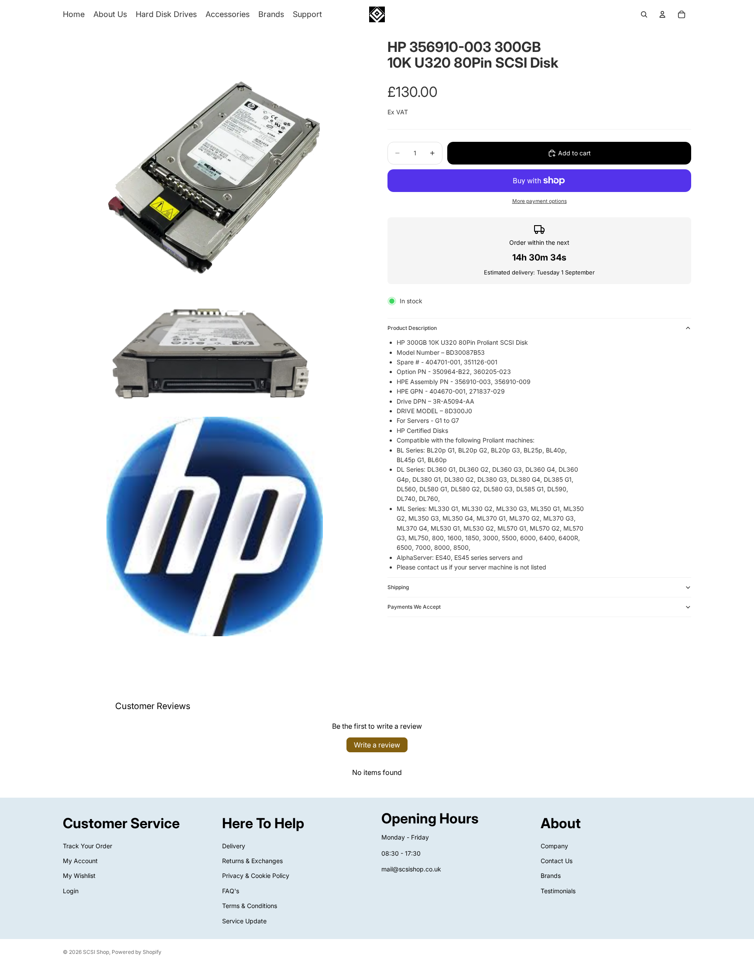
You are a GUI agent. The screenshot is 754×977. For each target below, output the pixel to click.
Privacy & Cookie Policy (255, 876)
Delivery (233, 846)
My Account (80, 860)
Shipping (398, 587)
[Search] (644, 14)
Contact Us (556, 860)
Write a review (377, 744)
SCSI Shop (96, 952)
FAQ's (230, 891)
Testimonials (558, 891)
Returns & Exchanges (252, 860)
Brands (551, 876)
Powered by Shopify (136, 952)
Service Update (244, 921)
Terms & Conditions (249, 905)
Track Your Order (87, 846)
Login (71, 891)
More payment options (539, 201)
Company (554, 846)
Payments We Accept (414, 606)
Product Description (412, 328)
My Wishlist (79, 876)
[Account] (662, 14)
